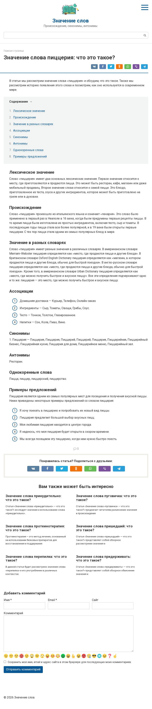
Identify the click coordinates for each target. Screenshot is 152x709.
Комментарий (13, 613)
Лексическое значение (29, 111)
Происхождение (24, 117)
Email (52, 600)
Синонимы (20, 137)
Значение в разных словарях (33, 124)
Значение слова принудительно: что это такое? (33, 498)
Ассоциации (21, 130)
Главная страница (14, 50)
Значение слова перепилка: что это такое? (36, 558)
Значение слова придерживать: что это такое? (103, 558)
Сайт (95, 600)
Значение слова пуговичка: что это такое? (106, 498)
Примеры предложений (30, 156)
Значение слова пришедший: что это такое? (104, 528)
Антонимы (20, 143)
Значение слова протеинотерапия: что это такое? (35, 528)
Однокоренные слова (28, 150)
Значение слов (70, 21)
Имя (8, 600)
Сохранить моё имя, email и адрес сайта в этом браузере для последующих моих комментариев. (69, 662)
